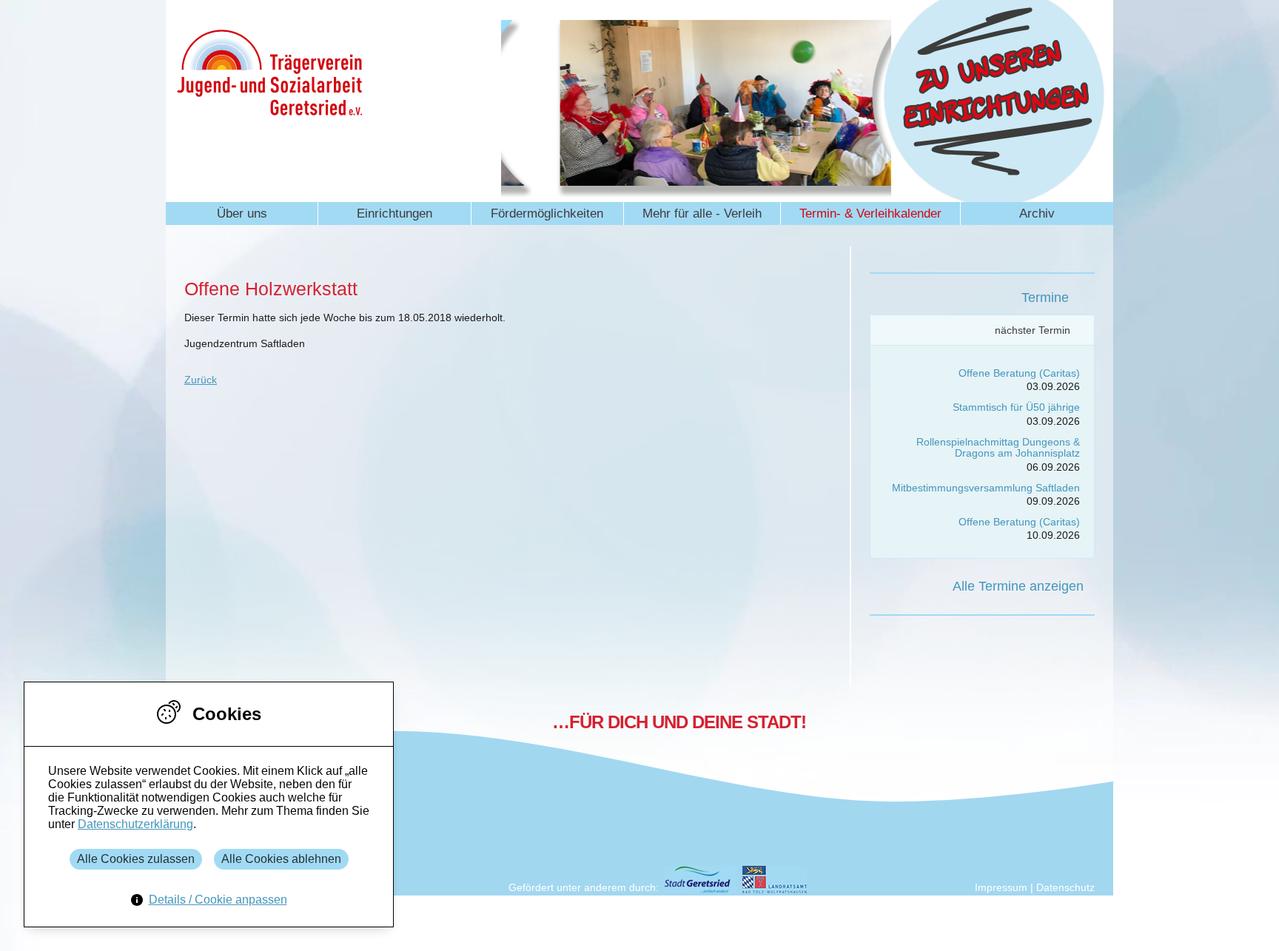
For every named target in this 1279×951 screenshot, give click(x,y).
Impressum (1001, 887)
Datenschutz (1065, 887)
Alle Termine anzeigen (1018, 586)
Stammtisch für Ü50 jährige (1016, 407)
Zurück (200, 380)
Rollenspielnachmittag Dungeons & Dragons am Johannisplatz (998, 447)
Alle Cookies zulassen (136, 859)
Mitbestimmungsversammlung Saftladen (986, 488)
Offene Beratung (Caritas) (1019, 373)
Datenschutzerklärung (135, 824)
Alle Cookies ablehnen (281, 859)
